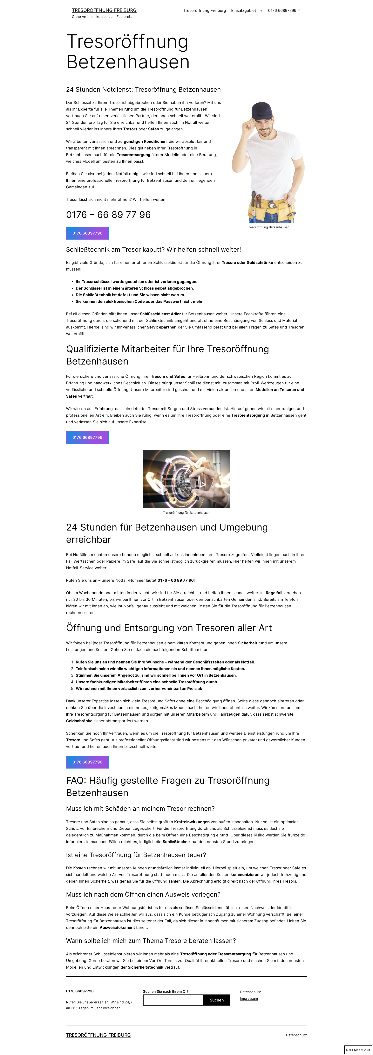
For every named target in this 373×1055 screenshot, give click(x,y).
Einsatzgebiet (243, 10)
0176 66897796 (87, 233)
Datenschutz (250, 992)
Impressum (249, 998)
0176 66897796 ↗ (284, 10)
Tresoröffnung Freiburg (104, 10)
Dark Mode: (354, 1050)
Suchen (217, 1000)
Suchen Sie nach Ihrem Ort (165, 991)
